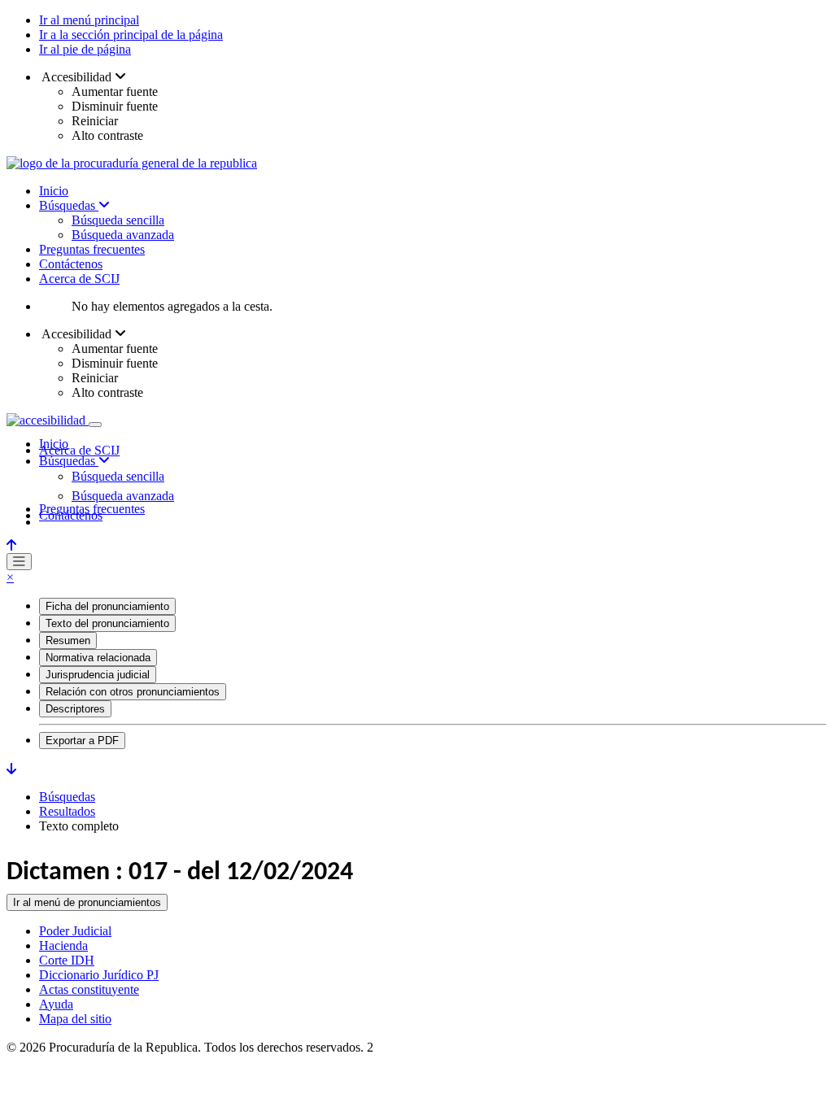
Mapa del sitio (75, 1019)
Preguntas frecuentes (92, 249)
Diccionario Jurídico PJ (99, 975)
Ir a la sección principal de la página (131, 34)
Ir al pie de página (85, 49)
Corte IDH (66, 960)
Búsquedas (68, 205)
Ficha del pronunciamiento (107, 606)
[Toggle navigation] (95, 424)
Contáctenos (70, 264)
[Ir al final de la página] (11, 769)
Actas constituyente (89, 989)
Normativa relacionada (98, 657)
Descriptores (75, 709)
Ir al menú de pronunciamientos (87, 902)
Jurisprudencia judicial (98, 675)
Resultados (67, 811)
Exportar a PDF (82, 740)
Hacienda (63, 945)
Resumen (68, 640)
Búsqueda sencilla (118, 220)
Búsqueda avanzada (123, 235)
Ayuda (56, 1004)
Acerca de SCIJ (79, 278)
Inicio (53, 191)
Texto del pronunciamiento (107, 623)
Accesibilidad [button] (77, 77)
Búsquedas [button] (68, 461)
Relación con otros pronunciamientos (133, 692)
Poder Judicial (75, 931)
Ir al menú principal (89, 20)
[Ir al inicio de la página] (11, 545)
